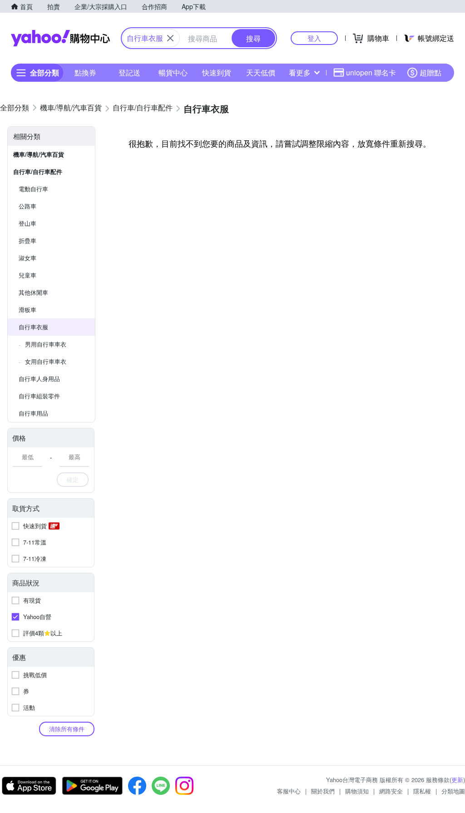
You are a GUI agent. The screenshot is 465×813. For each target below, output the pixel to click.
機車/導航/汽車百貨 (38, 154)
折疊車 (27, 240)
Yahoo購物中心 (60, 38)
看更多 (300, 72)
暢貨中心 (173, 72)
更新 (457, 779)
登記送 (129, 72)
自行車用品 (33, 413)
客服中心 (289, 791)
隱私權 (422, 791)
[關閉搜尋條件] (170, 38)
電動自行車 (33, 188)
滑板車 (27, 309)
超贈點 (430, 72)
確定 (73, 479)
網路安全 (391, 791)
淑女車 (27, 257)
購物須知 (357, 791)
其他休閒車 (33, 292)
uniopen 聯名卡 (371, 72)
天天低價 (260, 72)
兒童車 (27, 275)
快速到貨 (216, 72)
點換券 (85, 72)
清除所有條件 (66, 728)
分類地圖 (453, 791)
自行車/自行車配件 (37, 171)
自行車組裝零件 (39, 396)
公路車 (27, 206)
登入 (314, 38)
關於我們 (323, 791)
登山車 (27, 223)
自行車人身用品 (39, 378)
